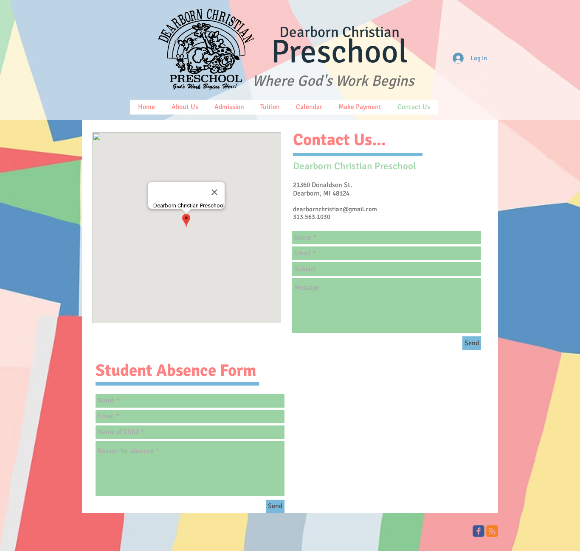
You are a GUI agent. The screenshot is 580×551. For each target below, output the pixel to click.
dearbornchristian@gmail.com (335, 209)
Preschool (339, 52)
